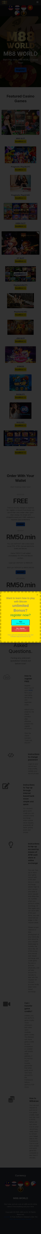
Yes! (20, 622)
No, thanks (20, 629)
